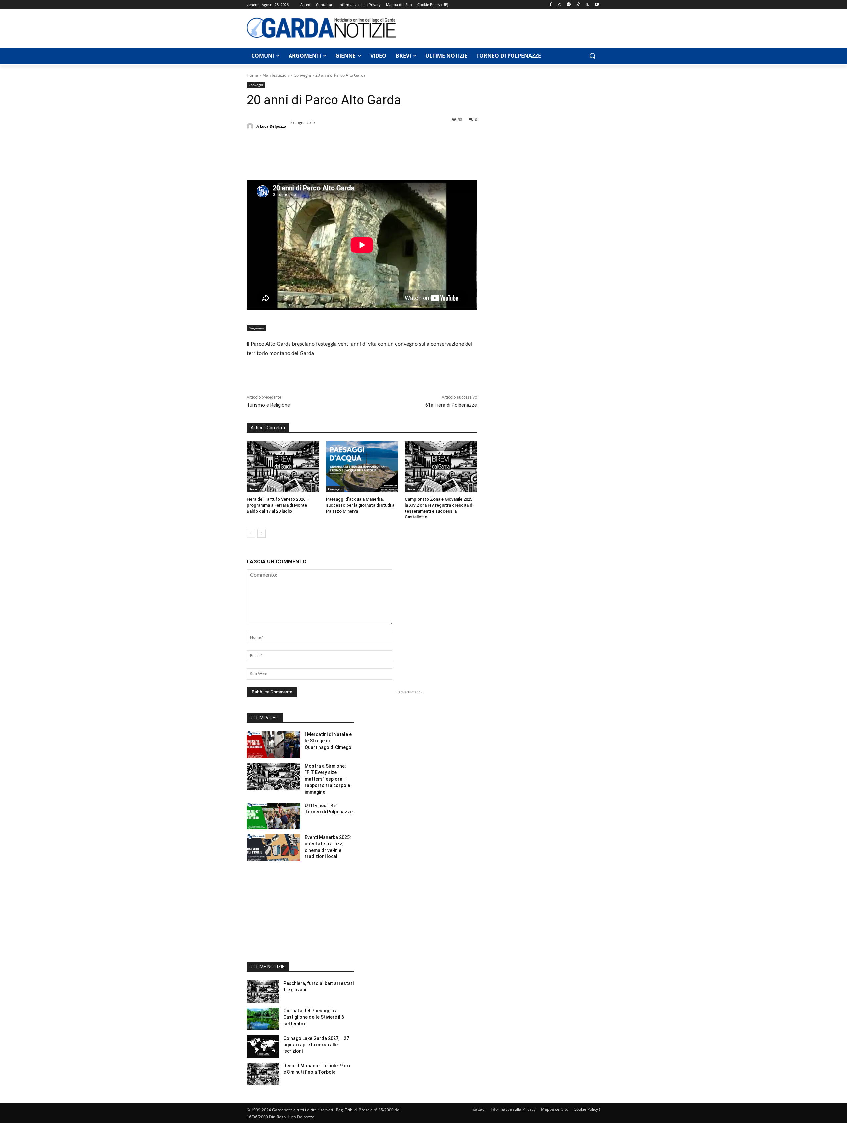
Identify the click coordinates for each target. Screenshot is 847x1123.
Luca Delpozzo (273, 126)
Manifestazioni (276, 75)
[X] (587, 5)
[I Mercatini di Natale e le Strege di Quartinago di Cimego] (273, 744)
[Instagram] (559, 5)
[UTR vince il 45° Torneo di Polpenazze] (273, 816)
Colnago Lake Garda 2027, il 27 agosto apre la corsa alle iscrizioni (316, 1045)
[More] (315, 155)
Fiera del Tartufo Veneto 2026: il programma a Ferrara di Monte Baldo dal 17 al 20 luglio (278, 505)
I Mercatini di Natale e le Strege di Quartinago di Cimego (328, 741)
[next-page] (261, 533)
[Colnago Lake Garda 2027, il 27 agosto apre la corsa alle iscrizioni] (263, 1046)
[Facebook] (550, 5)
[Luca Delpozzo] (251, 126)
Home (252, 75)
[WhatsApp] (299, 155)
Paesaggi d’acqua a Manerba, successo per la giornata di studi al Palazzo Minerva (360, 505)
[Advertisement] (501, 27)
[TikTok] (578, 5)
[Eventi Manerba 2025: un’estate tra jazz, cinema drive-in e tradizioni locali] (273, 847)
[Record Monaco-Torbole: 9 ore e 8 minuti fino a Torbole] (263, 1074)
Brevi (253, 489)
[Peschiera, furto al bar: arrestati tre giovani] (263, 991)
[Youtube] (596, 5)
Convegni (302, 75)
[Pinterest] (283, 155)
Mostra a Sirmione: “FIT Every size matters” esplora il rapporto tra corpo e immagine (327, 779)
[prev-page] (251, 533)
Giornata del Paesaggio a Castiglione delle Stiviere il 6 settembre (313, 1017)
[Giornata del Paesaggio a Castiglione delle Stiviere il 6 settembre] (263, 1019)
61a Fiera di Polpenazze (451, 405)
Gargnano (256, 328)
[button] (592, 56)
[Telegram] (569, 5)
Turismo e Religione (268, 405)
